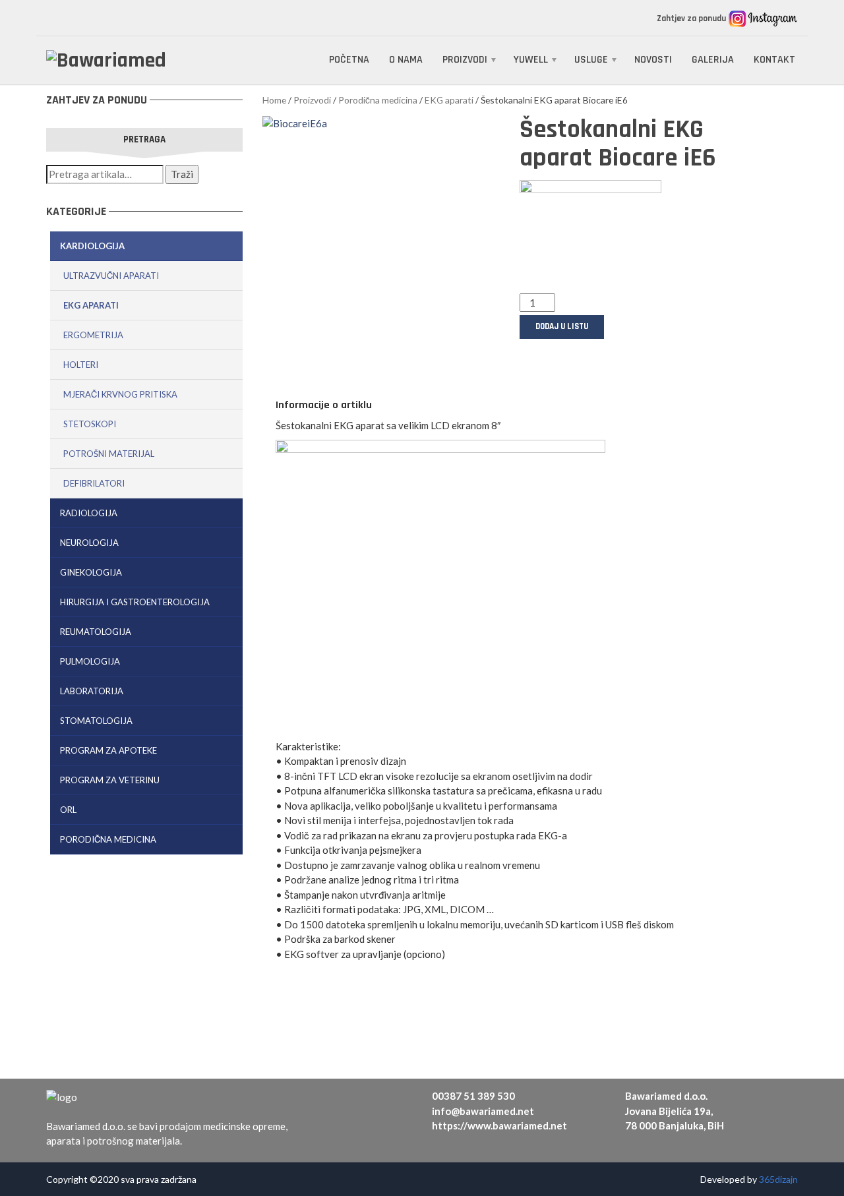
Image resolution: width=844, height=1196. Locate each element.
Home (274, 99)
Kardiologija (92, 246)
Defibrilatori (94, 483)
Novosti (653, 60)
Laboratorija (91, 691)
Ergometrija (93, 335)
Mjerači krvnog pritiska (120, 394)
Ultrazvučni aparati (111, 275)
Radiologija (88, 513)
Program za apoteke (108, 750)
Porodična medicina (108, 839)
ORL (68, 809)
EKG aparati (91, 305)
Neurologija (89, 542)
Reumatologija (95, 631)
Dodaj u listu (561, 326)
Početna (349, 60)
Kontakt (774, 60)
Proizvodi (464, 60)
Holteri (80, 364)
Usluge (591, 60)
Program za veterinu (110, 780)
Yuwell (531, 60)
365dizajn (778, 1179)
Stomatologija (96, 720)
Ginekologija (91, 572)
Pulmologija (90, 661)
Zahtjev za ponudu (692, 18)
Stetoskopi (89, 424)
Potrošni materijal (108, 453)
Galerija (713, 60)
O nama (406, 60)
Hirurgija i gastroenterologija (135, 602)
